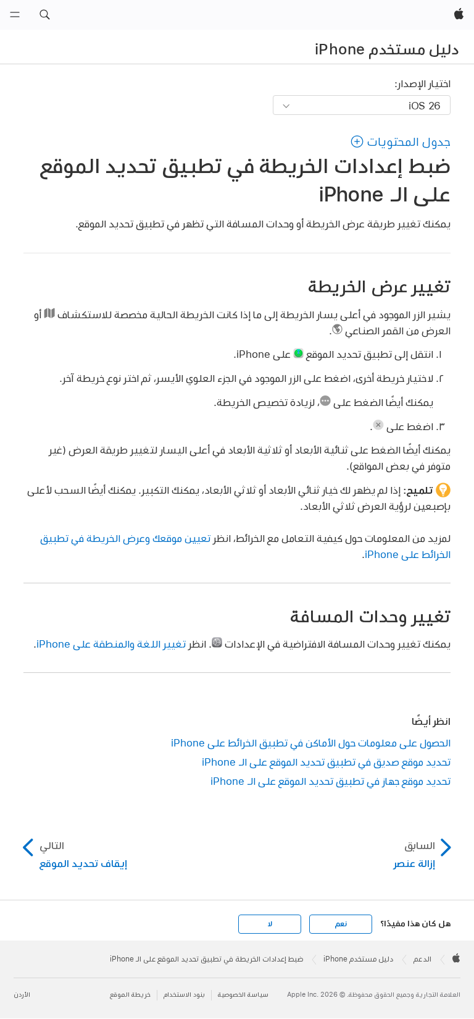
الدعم (422, 959)
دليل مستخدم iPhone (387, 48)
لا (270, 924)
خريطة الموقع (130, 994)
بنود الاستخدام (184, 994)
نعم (341, 924)
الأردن (22, 994)
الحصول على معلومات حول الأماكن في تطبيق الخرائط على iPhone (311, 742)
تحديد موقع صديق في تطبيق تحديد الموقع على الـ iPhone (326, 761)
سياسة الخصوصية (243, 994)
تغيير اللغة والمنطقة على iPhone (111, 643)
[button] (44, 15)
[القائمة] (15, 15)
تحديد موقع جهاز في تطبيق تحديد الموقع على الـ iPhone (330, 781)
